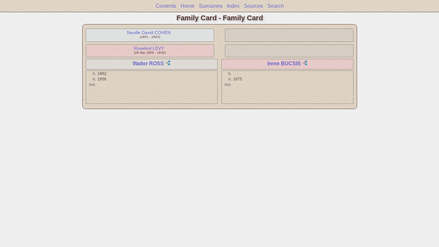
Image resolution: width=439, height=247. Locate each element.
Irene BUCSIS (284, 63)
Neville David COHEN (149, 32)
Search (275, 6)
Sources (253, 6)
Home (187, 6)
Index (233, 6)
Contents (166, 6)
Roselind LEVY (149, 48)
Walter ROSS (148, 63)
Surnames (210, 6)
